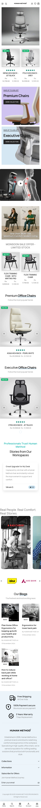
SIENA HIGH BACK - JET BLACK (11, 74)
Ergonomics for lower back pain (29, 626)
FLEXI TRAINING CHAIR (30, 276)
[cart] (38, 4)
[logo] (20, 3)
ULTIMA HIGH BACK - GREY (21, 425)
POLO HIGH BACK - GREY (30, 74)
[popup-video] (20, 183)
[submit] (37, 782)
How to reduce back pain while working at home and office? (9, 674)
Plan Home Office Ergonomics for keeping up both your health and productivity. (10, 631)
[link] (20, 26)
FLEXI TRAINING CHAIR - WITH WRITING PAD (10, 276)
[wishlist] (35, 4)
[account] (32, 4)
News (5, 620)
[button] (3, 4)
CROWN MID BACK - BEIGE (21, 353)
